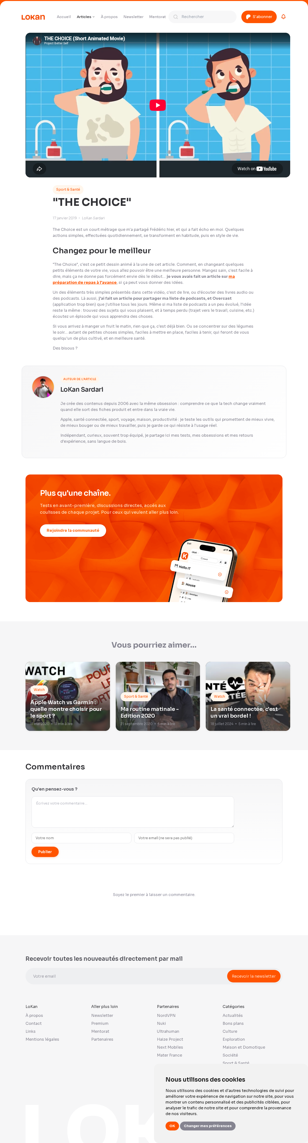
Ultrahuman (168, 1031)
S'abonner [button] (262, 16)
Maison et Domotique (244, 1047)
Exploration (234, 1039)
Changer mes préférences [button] (208, 1126)
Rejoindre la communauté (73, 530)
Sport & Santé (68, 189)
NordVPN (166, 1015)
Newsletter (133, 16)
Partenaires (102, 1039)
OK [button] (172, 1126)
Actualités (233, 1015)
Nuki (161, 1023)
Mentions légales (42, 1039)
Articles (84, 16)
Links (31, 1031)
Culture (230, 1031)
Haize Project (170, 1039)
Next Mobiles (170, 1047)
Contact (34, 1023)
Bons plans (233, 1023)
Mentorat (157, 16)
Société (230, 1055)
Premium (100, 1023)
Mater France (169, 1055)
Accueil (64, 16)
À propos (109, 16)
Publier (45, 852)
